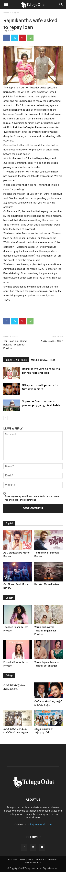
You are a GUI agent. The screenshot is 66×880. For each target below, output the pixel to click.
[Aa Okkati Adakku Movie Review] (17, 540)
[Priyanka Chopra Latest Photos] (17, 649)
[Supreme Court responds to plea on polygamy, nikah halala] (11, 405)
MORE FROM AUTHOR (43, 360)
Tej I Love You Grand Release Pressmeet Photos (15, 345)
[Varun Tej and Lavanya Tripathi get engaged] (48, 649)
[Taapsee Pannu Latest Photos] (17, 614)
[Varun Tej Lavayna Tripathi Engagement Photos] (48, 614)
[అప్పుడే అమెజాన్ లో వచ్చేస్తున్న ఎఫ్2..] (48, 718)
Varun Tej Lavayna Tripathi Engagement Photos (46, 631)
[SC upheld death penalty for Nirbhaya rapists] (11, 389)
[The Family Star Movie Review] (48, 540)
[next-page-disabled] (11, 418)
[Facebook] (6, 38)
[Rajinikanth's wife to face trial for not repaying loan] (11, 373)
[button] (5, 4)
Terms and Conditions (46, 859)
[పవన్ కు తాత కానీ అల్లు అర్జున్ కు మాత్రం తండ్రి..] (48, 690)
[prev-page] (5, 418)
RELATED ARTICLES (16, 360)
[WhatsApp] (30, 38)
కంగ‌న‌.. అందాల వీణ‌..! (52, 341)
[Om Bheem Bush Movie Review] (17, 571)
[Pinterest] (22, 38)
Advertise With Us (33, 862)
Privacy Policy (26, 859)
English (15, 12)
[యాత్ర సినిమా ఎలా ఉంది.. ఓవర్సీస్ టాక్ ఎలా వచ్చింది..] (17, 718)
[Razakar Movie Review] (48, 571)
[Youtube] (42, 847)
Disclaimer (12, 859)
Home (6, 12)
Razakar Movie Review (46, 584)
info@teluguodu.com (40, 824)
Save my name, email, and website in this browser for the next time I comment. (32, 498)
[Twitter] (14, 38)
